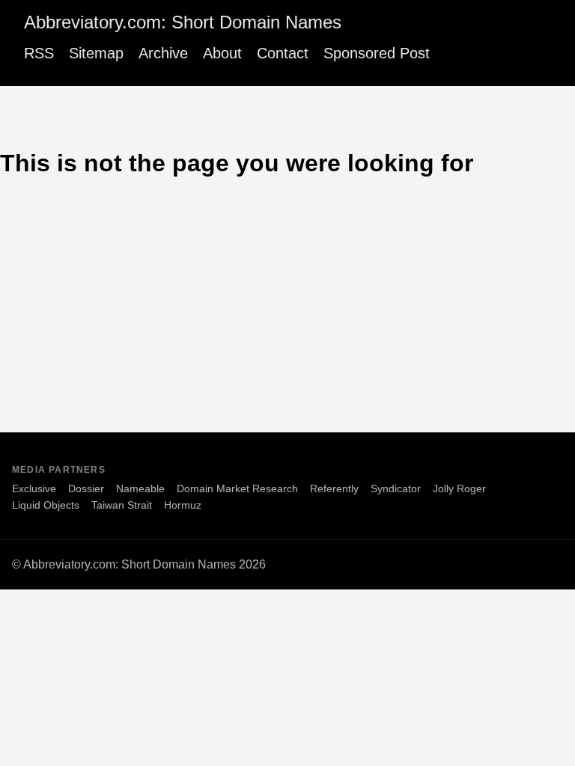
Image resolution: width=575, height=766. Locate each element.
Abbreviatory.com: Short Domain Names (182, 22)
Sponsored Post (376, 53)
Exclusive (34, 488)
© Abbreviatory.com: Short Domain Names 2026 (139, 564)
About (222, 53)
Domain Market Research (237, 488)
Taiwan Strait (121, 505)
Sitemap (96, 53)
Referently (334, 488)
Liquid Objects (45, 505)
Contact (282, 53)
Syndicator (396, 488)
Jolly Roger (459, 488)
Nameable (140, 488)
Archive (163, 53)
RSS (39, 53)
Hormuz (182, 505)
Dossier (86, 488)
